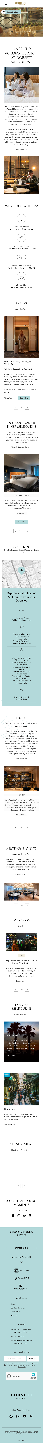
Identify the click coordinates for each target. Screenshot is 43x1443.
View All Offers (20, 309)
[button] (27, 408)
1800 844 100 (19, 1336)
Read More (21, 981)
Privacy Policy (15, 1312)
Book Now (21, 1441)
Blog (21, 955)
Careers (13, 1304)
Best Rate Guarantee (18, 1308)
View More (20, 150)
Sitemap (13, 1315)
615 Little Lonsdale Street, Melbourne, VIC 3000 (23, 1331)
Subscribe (32, 1359)
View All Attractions (20, 1014)
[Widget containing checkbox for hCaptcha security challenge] (21, 1376)
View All (20, 926)
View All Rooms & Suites (20, 447)
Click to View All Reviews (20, 1150)
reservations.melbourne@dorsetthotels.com (23, 1342)
